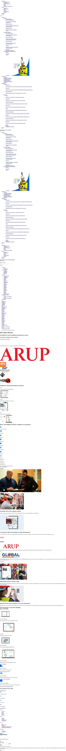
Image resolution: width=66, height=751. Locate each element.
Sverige (5, 292)
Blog (4, 4)
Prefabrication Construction (10, 126)
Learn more (5, 671)
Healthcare (7, 125)
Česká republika (6, 275)
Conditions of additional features (7, 726)
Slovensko (5, 289)
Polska (5, 286)
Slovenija (5, 290)
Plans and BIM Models (11, 34)
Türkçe (5, 293)
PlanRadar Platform (11, 29)
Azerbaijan (5, 271)
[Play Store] (4, 344)
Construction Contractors (7, 78)
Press (4, 9)
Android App (4, 731)
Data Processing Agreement (6, 727)
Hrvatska (5, 280)
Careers (5, 10)
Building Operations (12, 25)
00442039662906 (12, 259)
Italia (2, 312)
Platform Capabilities (7, 32)
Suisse (5, 291)
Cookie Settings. (2, 748)
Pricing (3, 127)
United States (4, 301)
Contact (5, 12)
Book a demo (2, 259)
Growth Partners (6, 11)
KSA (4, 295)
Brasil (5, 268)
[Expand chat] (1, 742)
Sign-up (5, 259)
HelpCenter (5, 2)
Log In (8, 259)
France (5, 279)
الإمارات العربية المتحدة (7, 298)
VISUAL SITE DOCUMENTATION (10, 51)
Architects (5, 82)
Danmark (5, 276)
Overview (5, 77)
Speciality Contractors (7, 80)
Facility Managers (6, 79)
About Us (3, 711)
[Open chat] (1, 745)
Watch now (1, 468)
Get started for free (3, 339)
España (5, 278)
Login (3, 14)
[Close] (10, 746)
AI (2, 128)
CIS (4, 274)
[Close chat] (3, 742)
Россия (5, 285)
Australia (5, 270)
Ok (0, 750)
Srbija (5, 288)
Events (5, 5)
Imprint (3, 725)
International (4, 299)
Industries (3, 83)
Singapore (5, 273)
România (5, 287)
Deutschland (6, 277)
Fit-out (7, 240)
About (3, 7)
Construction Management (11, 21)
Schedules (12, 46)
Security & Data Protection (8, 6)
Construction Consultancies (8, 81)
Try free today (2, 462)
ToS (2, 724)
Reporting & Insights (11, 42)
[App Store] (4, 341)
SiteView (7, 64)
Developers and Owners (7, 194)
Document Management (11, 38)
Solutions (5, 18)
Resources (3, 1)
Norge (5, 283)
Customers (3, 76)
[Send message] (10, 743)
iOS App (3, 730)
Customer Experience (7, 3)
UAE (5, 297)
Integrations (7, 49)
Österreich (5, 284)
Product (3, 17)
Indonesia (5, 272)
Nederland (5, 282)
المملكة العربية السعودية (8, 296)
